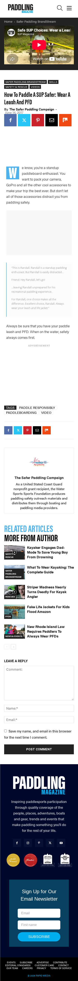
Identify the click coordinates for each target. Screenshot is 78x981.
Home (8, 21)
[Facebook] (10, 120)
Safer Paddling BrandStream (36, 21)
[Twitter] (24, 120)
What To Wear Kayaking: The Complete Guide (50, 569)
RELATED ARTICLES (28, 528)
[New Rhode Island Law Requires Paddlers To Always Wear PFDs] (14, 631)
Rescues (10, 596)
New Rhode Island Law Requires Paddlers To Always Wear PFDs (46, 631)
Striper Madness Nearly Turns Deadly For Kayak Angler (46, 591)
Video (46, 413)
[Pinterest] (38, 120)
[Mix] (65, 120)
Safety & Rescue (16, 87)
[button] (60, 9)
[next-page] (13, 646)
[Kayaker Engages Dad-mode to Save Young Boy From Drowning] (14, 552)
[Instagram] (28, 843)
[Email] (51, 120)
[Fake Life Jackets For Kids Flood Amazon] (14, 612)
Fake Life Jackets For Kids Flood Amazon (48, 609)
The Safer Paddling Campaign (31, 109)
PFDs (8, 616)
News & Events (13, 636)
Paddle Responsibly (37, 408)
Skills (53, 82)
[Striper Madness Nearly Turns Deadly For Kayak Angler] (14, 592)
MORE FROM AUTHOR (31, 537)
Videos (35, 87)
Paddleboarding (21, 413)
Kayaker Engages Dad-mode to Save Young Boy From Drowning (47, 552)
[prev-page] (6, 646)
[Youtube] (61, 843)
